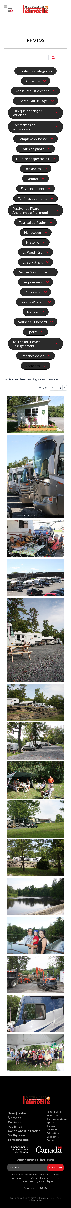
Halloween (32, 232)
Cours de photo (32, 149)
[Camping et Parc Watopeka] (35, 936)
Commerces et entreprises (23, 127)
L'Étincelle (32, 292)
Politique (52, 1129)
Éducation (53, 1133)
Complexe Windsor (32, 139)
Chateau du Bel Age (32, 101)
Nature (32, 312)
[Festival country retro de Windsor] (35, 415)
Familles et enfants (32, 198)
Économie (53, 1136)
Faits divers (54, 1111)
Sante (50, 1140)
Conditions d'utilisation (24, 1131)
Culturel (51, 1126)
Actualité (32, 81)
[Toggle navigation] (10, 10)
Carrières (14, 1122)
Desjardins (32, 169)
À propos (14, 1118)
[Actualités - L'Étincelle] (36, 1096)
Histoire (32, 242)
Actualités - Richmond (32, 91)
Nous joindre (17, 1113)
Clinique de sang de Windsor (27, 113)
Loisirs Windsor (32, 302)
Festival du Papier (32, 222)
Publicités (15, 1126)
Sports (32, 332)
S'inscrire (55, 1167)
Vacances (32, 366)
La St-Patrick (32, 262)
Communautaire (57, 1119)
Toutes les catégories (35, 71)
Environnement (32, 188)
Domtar (32, 178)
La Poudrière (32, 252)
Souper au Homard (32, 322)
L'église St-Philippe (32, 272)
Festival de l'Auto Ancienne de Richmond (30, 210)
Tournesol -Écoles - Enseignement (27, 344)
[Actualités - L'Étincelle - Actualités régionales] (35, 9)
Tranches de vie (32, 356)
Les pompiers (32, 282)
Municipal (52, 1115)
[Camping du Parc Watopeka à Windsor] (35, 640)
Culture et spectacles (32, 159)
